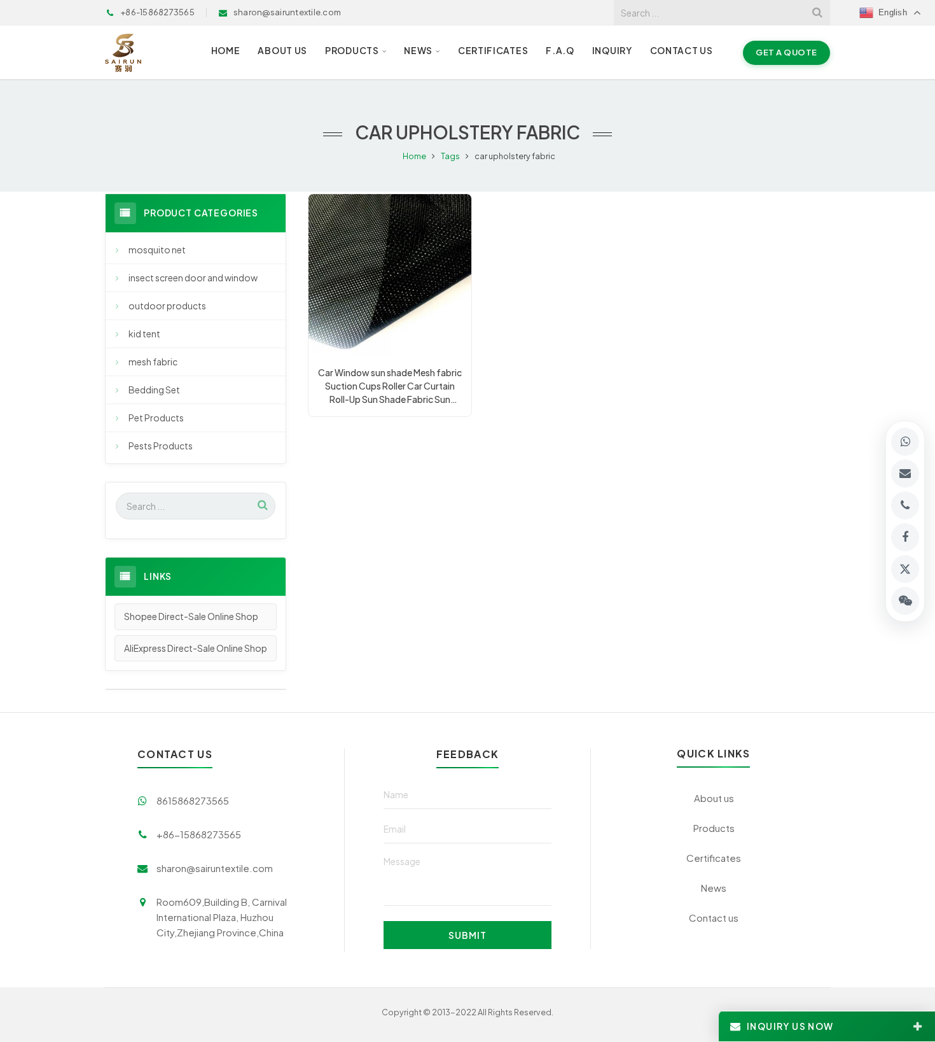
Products (714, 828)
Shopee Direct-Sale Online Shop (191, 616)
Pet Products (156, 417)
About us (714, 798)
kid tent (144, 333)
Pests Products (160, 445)
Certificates (713, 858)
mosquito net (157, 249)
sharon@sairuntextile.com (214, 868)
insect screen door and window (193, 277)
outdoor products (167, 305)
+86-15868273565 (198, 834)
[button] (905, 601)
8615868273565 (192, 800)
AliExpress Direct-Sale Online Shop (195, 648)
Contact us (713, 918)
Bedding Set (154, 389)
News (713, 888)
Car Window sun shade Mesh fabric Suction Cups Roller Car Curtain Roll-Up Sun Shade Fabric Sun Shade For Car (390, 386)
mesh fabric (152, 361)
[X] (905, 569)
